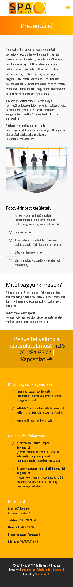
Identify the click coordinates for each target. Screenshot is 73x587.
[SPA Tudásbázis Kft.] (36, 8)
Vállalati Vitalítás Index (29, 408)
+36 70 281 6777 (42, 349)
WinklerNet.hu (43, 574)
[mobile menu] (68, 7)
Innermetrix (23, 391)
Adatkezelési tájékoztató (50, 570)
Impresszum (28, 570)
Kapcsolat (33, 358)
